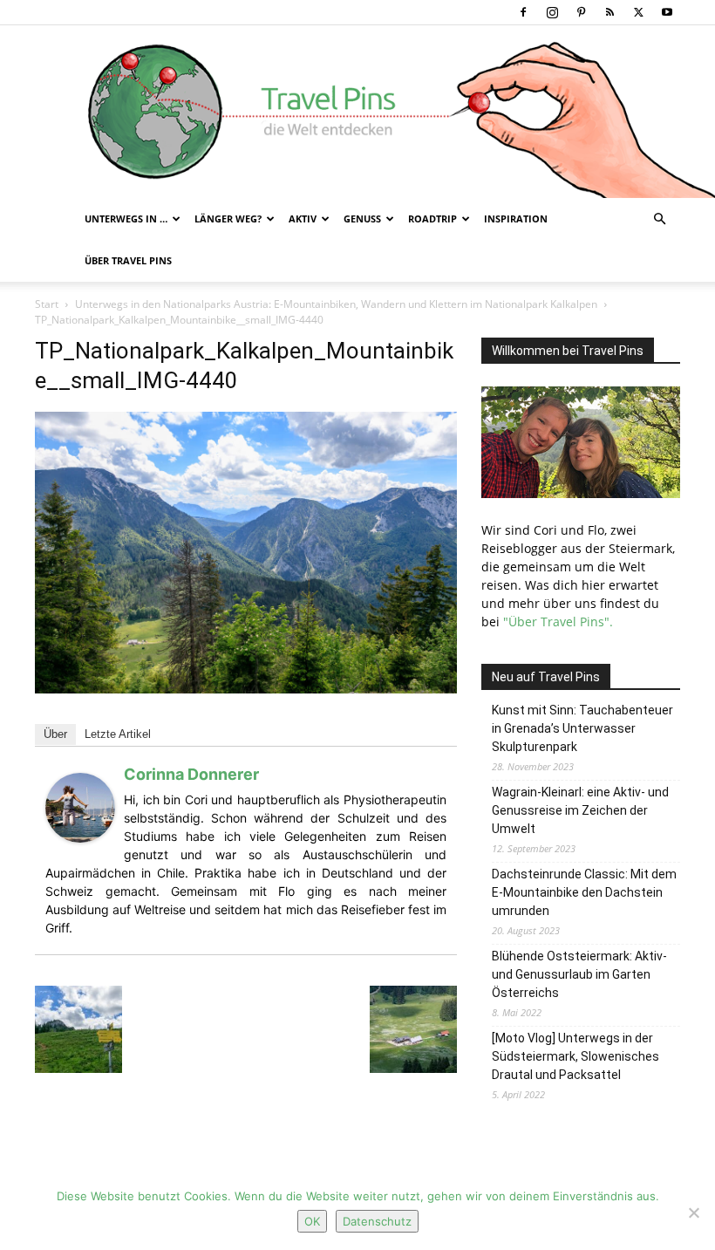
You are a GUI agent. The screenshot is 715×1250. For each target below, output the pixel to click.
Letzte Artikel (118, 734)
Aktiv (303, 218)
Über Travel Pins (128, 260)
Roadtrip (432, 218)
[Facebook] (523, 12)
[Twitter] (638, 12)
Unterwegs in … (126, 218)
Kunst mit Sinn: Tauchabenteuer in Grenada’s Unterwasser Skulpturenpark (582, 728)
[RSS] (609, 12)
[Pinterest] (581, 12)
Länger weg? (228, 218)
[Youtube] (667, 12)
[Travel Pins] (357, 111)
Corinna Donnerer (191, 774)
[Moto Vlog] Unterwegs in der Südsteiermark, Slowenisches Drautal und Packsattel (575, 1056)
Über (55, 734)
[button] (659, 219)
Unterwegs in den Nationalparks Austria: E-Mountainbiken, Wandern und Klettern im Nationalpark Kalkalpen (336, 304)
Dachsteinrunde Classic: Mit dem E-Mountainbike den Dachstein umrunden (584, 892)
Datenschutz (377, 1221)
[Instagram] (552, 12)
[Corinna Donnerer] (80, 837)
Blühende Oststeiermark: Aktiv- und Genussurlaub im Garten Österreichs (579, 974)
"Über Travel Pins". (558, 621)
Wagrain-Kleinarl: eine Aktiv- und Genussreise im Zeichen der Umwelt (580, 810)
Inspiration (516, 218)
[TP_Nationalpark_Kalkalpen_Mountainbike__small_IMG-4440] (246, 688)
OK (312, 1221)
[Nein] (693, 1212)
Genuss (362, 218)
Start (46, 304)
